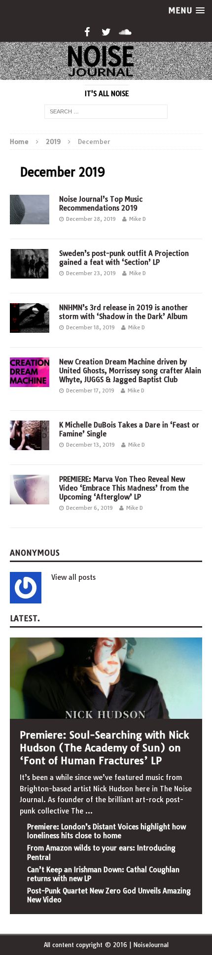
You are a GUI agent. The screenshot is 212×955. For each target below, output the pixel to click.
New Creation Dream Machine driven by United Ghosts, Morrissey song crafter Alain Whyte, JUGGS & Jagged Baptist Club (130, 370)
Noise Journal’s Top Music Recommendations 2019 (100, 203)
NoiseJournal (151, 945)
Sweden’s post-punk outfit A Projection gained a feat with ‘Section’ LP (124, 258)
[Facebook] (87, 32)
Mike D (137, 218)
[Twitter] (106, 32)
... (89, 811)
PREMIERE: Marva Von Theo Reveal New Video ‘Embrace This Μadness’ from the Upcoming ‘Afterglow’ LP (124, 488)
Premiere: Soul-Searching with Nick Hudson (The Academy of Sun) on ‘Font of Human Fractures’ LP (104, 748)
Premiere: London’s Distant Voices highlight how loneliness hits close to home (106, 831)
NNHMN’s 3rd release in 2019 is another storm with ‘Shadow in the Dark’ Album (123, 312)
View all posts (73, 577)
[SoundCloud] (125, 32)
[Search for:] (106, 110)
